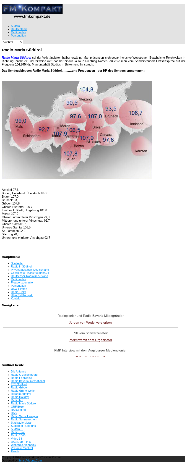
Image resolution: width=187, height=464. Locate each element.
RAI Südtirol (18, 410)
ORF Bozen (18, 406)
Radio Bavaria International (28, 381)
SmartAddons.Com (30, 460)
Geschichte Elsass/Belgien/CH (30, 273)
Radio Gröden (20, 387)
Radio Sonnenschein (24, 419)
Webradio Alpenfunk (23, 445)
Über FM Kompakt (22, 295)
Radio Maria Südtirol (23, 403)
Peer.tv (15, 451)
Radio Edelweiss (21, 378)
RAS (14, 413)
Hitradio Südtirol (21, 394)
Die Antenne (18, 371)
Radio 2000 (18, 435)
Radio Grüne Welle (23, 390)
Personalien (18, 285)
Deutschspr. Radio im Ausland (29, 276)
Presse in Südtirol (22, 448)
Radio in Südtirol (21, 266)
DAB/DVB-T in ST (22, 441)
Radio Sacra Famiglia (24, 416)
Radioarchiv (18, 279)
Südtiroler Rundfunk (23, 425)
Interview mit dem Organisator (90, 340)
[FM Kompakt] (32, 17)
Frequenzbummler (22, 282)
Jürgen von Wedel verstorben (90, 322)
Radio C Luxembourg (24, 374)
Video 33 (16, 438)
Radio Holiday (20, 397)
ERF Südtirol (19, 384)
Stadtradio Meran (21, 422)
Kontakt (15, 298)
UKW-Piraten (19, 289)
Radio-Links (18, 292)
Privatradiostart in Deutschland (30, 269)
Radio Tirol (18, 432)
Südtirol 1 (17, 429)
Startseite (17, 263)
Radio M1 (17, 400)
